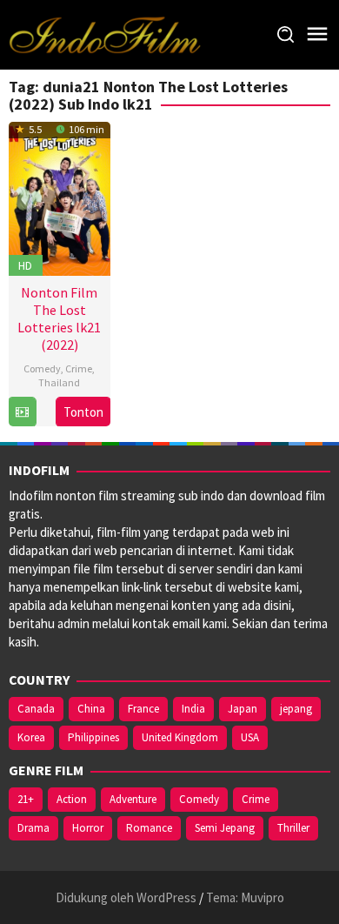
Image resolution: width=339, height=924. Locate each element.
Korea (31, 737)
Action (71, 799)
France (143, 708)
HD (25, 265)
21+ (25, 799)
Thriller (293, 827)
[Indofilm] (105, 33)
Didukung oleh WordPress (126, 897)
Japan (242, 708)
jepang (296, 708)
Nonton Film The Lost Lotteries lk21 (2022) (59, 318)
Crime (78, 368)
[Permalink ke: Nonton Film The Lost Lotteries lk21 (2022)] (59, 196)
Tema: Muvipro (245, 897)
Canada (36, 708)
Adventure (133, 799)
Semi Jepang (225, 827)
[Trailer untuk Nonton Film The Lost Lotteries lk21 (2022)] (22, 412)
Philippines (93, 737)
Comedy (42, 368)
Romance (149, 827)
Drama (33, 827)
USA (250, 737)
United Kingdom (180, 737)
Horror (87, 827)
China (91, 708)
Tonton (83, 412)
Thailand (59, 382)
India (193, 708)
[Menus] (317, 34)
